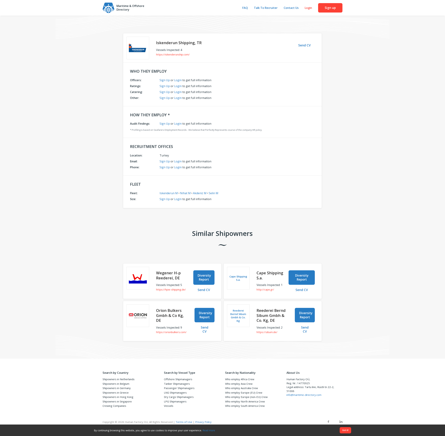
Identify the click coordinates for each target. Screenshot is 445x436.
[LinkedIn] (341, 422)
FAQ (245, 8)
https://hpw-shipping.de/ (171, 289)
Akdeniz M (200, 193)
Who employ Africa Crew (239, 379)
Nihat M (185, 193)
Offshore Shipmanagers (178, 379)
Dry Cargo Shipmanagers (179, 397)
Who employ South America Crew (245, 405)
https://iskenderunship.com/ (173, 54)
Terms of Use (184, 422)
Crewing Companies (114, 405)
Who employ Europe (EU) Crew (243, 392)
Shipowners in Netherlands (119, 379)
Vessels (168, 405)
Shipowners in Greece (116, 392)
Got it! (345, 430)
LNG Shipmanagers (175, 392)
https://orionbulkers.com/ (171, 332)
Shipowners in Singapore (117, 401)
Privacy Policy (203, 422)
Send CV (304, 45)
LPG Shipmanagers (175, 401)
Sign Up (165, 80)
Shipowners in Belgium (116, 383)
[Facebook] (328, 422)
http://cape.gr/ (265, 289)
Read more (209, 430)
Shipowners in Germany (117, 388)
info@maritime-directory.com (303, 395)
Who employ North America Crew (245, 401)
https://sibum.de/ (267, 332)
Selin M (213, 193)
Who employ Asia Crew (239, 383)
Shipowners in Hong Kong (118, 397)
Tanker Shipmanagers (177, 383)
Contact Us (291, 8)
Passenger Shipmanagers (179, 388)
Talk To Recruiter (266, 8)
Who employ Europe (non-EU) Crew (246, 397)
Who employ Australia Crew (241, 388)
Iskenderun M (169, 193)
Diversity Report (204, 277)
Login (308, 8)
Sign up (330, 8)
